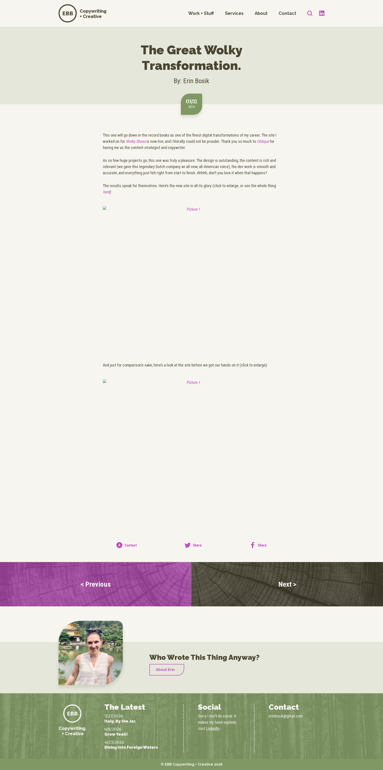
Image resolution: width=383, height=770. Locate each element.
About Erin (165, 670)
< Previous (96, 584)
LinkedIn (212, 728)
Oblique (263, 141)
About (261, 13)
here (106, 192)
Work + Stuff (201, 13)
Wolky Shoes (136, 141)
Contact (287, 13)
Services (234, 13)
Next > (287, 584)
